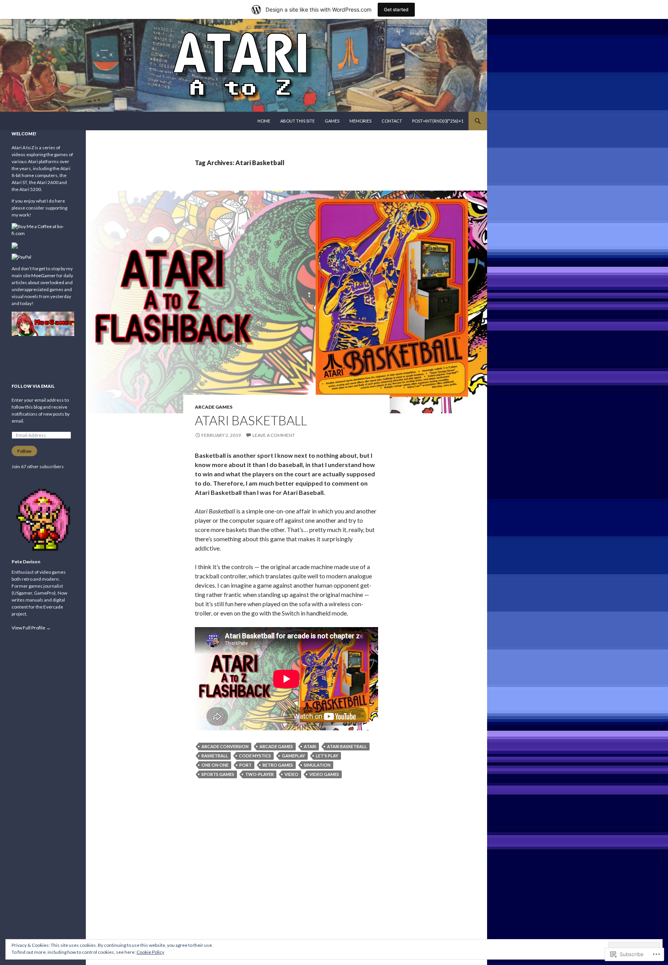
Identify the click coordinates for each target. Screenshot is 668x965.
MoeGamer (43, 275)
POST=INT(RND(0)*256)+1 (438, 120)
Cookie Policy (150, 952)
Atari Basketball (251, 420)
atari (310, 746)
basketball (214, 755)
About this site (297, 120)
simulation (317, 764)
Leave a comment (273, 435)
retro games (277, 764)
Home (263, 120)
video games (324, 774)
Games (332, 120)
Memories (360, 120)
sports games (217, 774)
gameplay (293, 755)
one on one (214, 764)
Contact (392, 120)
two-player (259, 774)
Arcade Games (213, 407)
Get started (396, 9)
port (245, 764)
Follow (24, 451)
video (291, 774)
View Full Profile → (31, 628)
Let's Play (327, 755)
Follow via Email (33, 386)
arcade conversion (225, 746)
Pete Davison (26, 561)
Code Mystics (255, 755)
